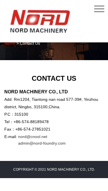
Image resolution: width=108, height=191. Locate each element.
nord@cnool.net (32, 136)
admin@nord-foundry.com (42, 143)
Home (9, 43)
